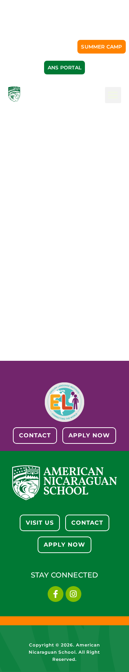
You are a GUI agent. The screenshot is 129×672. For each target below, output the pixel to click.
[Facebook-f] (55, 594)
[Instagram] (73, 594)
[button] (113, 95)
